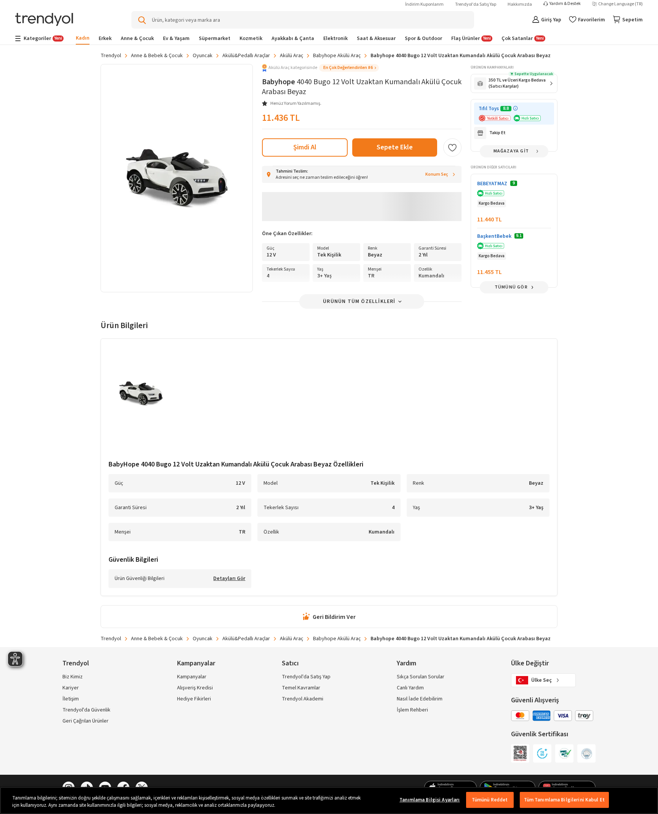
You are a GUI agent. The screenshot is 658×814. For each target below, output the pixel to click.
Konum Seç (436, 174)
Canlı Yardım (410, 688)
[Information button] (515, 108)
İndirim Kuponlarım (424, 4)
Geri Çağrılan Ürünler (85, 721)
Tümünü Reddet (490, 799)
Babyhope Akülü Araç (337, 56)
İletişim (70, 699)
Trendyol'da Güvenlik (86, 710)
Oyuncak (202, 56)
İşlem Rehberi (412, 710)
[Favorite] (452, 147)
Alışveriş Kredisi (195, 688)
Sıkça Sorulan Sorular (420, 677)
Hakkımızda (520, 4)
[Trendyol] (44, 20)
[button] (320, 68)
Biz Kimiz (72, 677)
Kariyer (70, 688)
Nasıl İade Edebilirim (419, 699)
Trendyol (111, 56)
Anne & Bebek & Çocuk (157, 56)
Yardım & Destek (565, 3)
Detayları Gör (229, 578)
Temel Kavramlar (301, 688)
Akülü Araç (291, 56)
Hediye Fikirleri (194, 699)
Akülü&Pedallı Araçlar (246, 56)
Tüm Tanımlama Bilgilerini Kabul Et (564, 799)
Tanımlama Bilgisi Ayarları (429, 799)
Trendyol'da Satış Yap (475, 4)
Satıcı (290, 663)
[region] (329, 800)
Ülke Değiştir (530, 663)
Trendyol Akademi (302, 699)
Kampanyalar (191, 677)
